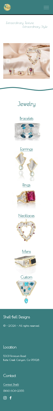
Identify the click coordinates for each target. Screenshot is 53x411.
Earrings (26, 149)
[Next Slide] (45, 61)
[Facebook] (10, 398)
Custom (26, 277)
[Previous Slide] (8, 61)
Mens (26, 251)
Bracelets (26, 118)
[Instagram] (5, 398)
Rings (26, 184)
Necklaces (26, 215)
